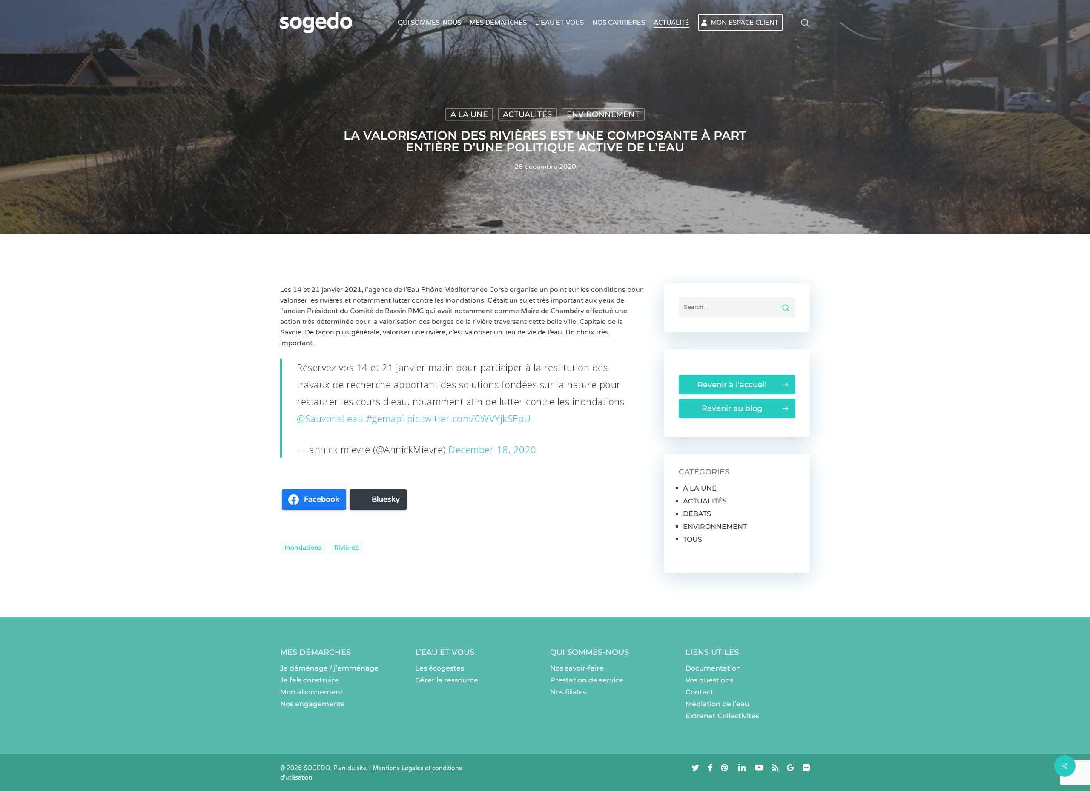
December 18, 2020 (492, 449)
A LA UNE (469, 114)
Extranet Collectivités (722, 716)
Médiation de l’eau (717, 704)
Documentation (713, 668)
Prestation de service (586, 680)
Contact (700, 692)
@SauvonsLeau (330, 418)
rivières (346, 547)
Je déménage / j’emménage (329, 668)
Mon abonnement (311, 692)
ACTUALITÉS (527, 114)
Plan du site (350, 768)
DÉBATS (697, 514)
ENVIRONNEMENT (603, 114)
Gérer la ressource (446, 680)
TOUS (692, 539)
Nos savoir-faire (577, 668)
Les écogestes (439, 668)
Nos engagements (312, 704)
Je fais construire (309, 680)
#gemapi (385, 418)
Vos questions (709, 680)
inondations (302, 547)
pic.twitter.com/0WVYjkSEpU (469, 418)
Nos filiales (568, 692)
